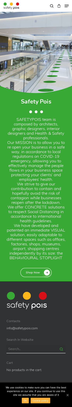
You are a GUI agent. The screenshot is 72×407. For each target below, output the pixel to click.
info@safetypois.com (22, 328)
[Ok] (67, 395)
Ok (25, 400)
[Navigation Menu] (67, 6)
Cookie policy (40, 400)
